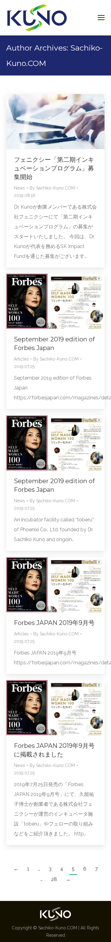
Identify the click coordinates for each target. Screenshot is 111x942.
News (19, 188)
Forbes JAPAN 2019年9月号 (54, 622)
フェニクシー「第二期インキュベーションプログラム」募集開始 (54, 168)
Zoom (47, 301)
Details (64, 301)
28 (54, 879)
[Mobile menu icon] (101, 17)
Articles (21, 359)
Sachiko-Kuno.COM (57, 927)
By (52, 188)
